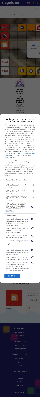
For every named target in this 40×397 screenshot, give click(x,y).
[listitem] (20, 180)
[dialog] (20, 198)
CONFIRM (12, 276)
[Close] (36, 118)
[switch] (32, 185)
